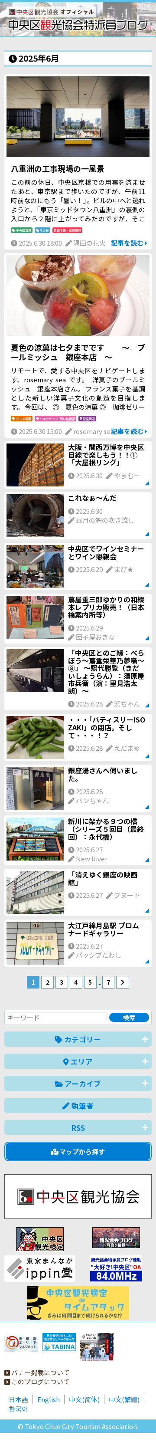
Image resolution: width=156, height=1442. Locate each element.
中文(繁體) (124, 1399)
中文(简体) (84, 1399)
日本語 (18, 1399)
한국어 (18, 1408)
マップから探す (81, 1151)
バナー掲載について (40, 1372)
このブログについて (40, 1381)
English (48, 1399)
